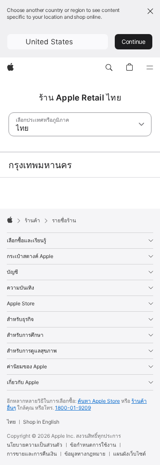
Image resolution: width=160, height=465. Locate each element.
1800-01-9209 (73, 408)
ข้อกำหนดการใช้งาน (93, 445)
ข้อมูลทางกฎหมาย (84, 454)
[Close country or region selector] (150, 11)
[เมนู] (150, 67)
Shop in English (41, 422)
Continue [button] (133, 41)
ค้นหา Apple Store (99, 401)
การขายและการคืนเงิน (32, 454)
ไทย (11, 422)
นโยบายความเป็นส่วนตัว (34, 445)
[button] (57, 42)
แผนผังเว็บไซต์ (129, 454)
